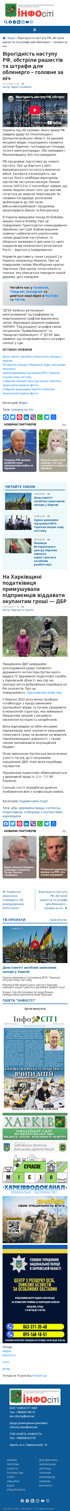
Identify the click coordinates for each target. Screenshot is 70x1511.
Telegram (17, 291)
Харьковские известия (43, 692)
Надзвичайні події (33, 801)
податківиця (12, 812)
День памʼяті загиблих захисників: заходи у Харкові (49, 501)
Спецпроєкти (16, 1489)
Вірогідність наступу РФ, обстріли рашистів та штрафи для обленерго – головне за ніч (53, 900)
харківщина (12, 816)
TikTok (19, 299)
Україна (12, 1460)
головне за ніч (22, 409)
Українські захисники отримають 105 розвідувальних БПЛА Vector (13, 900)
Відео (11, 38)
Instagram (34, 291)
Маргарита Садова (22, 609)
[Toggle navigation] (35, 29)
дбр (14, 808)
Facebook (40, 287)
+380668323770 (25, 1438)
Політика (13, 1464)
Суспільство (15, 1472)
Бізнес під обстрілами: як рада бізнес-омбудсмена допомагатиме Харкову (28, 993)
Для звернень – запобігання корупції (49, 1464)
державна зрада (31, 808)
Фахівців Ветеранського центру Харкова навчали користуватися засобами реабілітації (45, 553)
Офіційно (13, 1481)
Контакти (45, 1485)
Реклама (45, 1481)
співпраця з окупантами (43, 812)
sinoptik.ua (39, 1375)
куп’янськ (53, 808)
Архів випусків (58, 919)
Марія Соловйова (21, 86)
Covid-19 (12, 1468)
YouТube (51, 296)
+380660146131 (25, 1412)
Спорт (11, 1477)
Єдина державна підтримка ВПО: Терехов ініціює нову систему (49, 525)
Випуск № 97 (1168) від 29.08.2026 (35, 1108)
